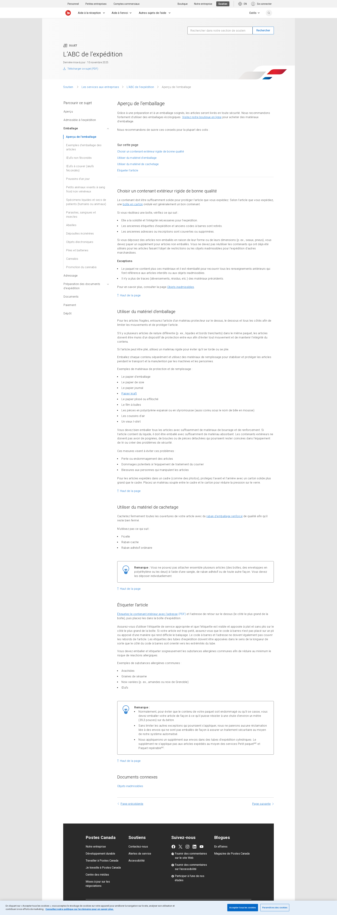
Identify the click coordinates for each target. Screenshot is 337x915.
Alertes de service (139, 853)
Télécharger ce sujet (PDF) (82, 68)
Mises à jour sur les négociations (98, 883)
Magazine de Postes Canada (232, 853)
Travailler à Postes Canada (102, 860)
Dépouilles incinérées (80, 233)
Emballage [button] (71, 128)
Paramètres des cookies (275, 907)
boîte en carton (133, 204)
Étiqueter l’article (127, 170)
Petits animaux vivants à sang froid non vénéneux (85, 189)
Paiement (70, 305)
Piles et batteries (77, 250)
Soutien (68, 87)
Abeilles (71, 225)
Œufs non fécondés (79, 157)
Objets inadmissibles (180, 287)
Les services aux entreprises (100, 87)
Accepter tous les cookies (242, 907)
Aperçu (68, 111)
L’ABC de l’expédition (140, 87)
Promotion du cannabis (81, 267)
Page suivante (261, 803)
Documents (71, 296)
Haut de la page (130, 295)
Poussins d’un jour (78, 179)
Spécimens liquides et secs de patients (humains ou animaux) (86, 202)
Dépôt (68, 313)
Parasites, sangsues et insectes (81, 214)
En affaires (220, 846)
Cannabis (72, 258)
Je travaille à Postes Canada (103, 867)
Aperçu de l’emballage (81, 136)
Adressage (71, 275)
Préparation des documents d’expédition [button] (82, 286)
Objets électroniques (79, 242)
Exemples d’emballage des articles (83, 147)
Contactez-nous (138, 846)
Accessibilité (136, 860)
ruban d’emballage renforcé (224, 516)
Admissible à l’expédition (80, 120)
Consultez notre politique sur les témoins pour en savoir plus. (79, 909)
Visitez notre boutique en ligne (202, 117)
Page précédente (132, 803)
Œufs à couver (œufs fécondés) (80, 168)
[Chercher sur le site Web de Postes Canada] (269, 13)
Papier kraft (129, 393)
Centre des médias (97, 874)
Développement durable (100, 853)
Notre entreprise (96, 846)
